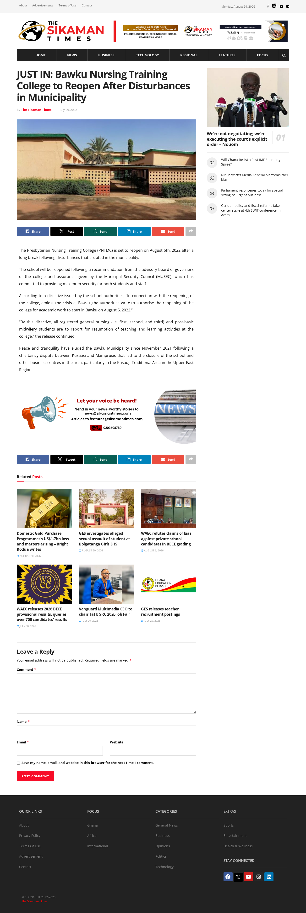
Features (227, 55)
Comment (27, 669)
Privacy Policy (29, 835)
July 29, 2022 (68, 109)
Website (116, 742)
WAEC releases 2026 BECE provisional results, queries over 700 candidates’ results (42, 614)
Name (23, 721)
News (72, 55)
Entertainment (235, 835)
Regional (188, 55)
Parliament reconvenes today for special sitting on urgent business (252, 192)
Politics (161, 856)
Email (23, 742)
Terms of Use (67, 5)
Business (106, 55)
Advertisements (42, 5)
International (97, 846)
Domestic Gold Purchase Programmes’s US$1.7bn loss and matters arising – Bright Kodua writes (43, 541)
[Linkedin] (268, 876)
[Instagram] (258, 876)
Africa (92, 835)
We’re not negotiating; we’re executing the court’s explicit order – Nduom (237, 139)
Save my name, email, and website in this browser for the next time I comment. (88, 762)
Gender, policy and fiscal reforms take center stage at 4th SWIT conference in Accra (250, 210)
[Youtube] (248, 876)
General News (166, 825)
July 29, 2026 (89, 620)
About (23, 5)
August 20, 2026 (30, 556)
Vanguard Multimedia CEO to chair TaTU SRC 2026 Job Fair (105, 611)
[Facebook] (228, 876)
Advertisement (31, 856)
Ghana (92, 825)
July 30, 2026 (27, 626)
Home (40, 55)
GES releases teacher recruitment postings (160, 611)
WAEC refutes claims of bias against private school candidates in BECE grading (166, 539)
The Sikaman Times (36, 109)
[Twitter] (238, 877)
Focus (262, 55)
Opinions (162, 846)
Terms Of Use (30, 846)
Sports (229, 825)
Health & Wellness (238, 846)
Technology (147, 55)
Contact (87, 5)
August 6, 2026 (153, 550)
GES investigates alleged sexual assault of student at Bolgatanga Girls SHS (104, 539)
